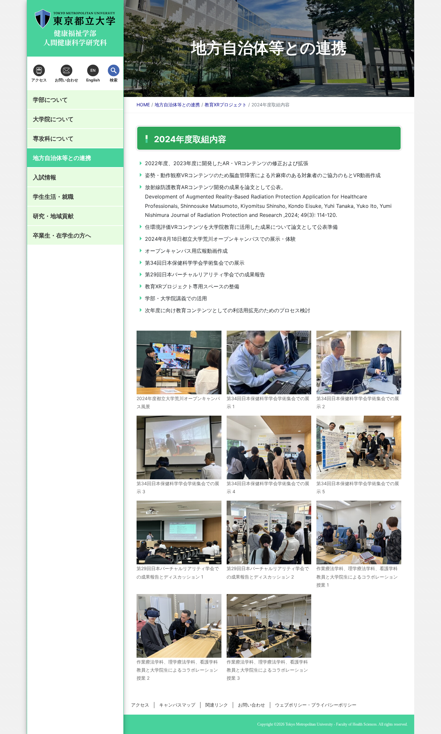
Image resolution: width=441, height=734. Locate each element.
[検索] (113, 70)
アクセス (140, 704)
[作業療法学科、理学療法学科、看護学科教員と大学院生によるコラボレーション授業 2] (179, 626)
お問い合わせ (251, 704)
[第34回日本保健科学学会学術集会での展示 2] (358, 362)
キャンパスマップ (177, 704)
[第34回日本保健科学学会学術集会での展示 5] (358, 447)
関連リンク (216, 704)
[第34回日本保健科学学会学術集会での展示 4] (269, 447)
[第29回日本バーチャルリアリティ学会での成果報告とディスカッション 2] (269, 532)
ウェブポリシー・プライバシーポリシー (315, 704)
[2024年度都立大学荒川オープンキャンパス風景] (179, 362)
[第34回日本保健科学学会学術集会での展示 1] (269, 362)
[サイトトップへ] (75, 28)
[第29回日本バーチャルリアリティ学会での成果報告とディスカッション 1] (179, 532)
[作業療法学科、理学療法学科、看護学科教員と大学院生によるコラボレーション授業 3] (269, 626)
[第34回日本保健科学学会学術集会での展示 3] (179, 447)
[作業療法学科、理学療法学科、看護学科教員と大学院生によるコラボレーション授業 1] (358, 532)
